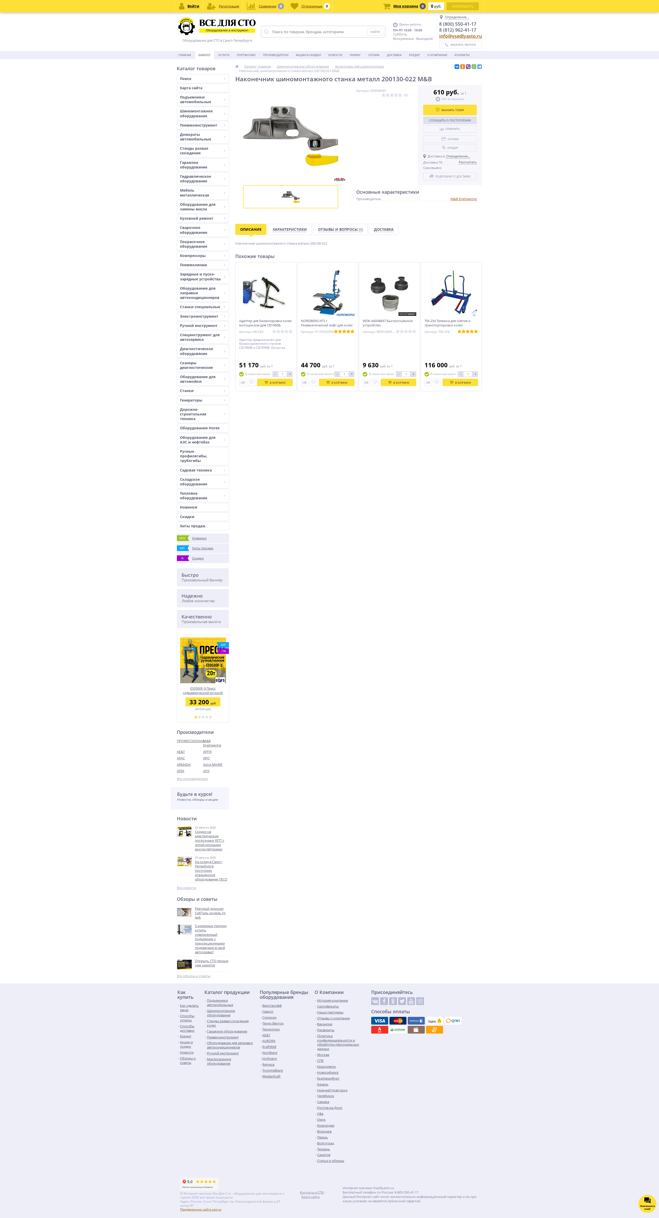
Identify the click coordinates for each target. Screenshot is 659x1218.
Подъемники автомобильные (195, 99)
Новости (335, 55)
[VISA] (379, 1021)
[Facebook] (384, 1001)
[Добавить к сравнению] (243, 382)
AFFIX (207, 751)
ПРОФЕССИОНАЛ (190, 741)
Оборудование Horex (200, 427)
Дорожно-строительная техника (193, 414)
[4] (206, 717)
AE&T (181, 751)
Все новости (186, 888)
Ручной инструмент (199, 325)
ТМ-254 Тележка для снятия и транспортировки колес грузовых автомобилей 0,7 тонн (450, 325)
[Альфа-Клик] (379, 1030)
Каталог (204, 55)
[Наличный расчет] (416, 1030)
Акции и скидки (308, 55)
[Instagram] (420, 1001)
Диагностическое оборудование (196, 351)
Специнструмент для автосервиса (200, 337)
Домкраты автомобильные (195, 136)
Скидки (187, 516)
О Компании (437, 55)
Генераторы (191, 400)
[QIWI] (452, 1021)
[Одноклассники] (462, 66)
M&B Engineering (212, 743)
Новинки (188, 507)
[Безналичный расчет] (434, 1030)
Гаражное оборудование (193, 165)
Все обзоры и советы (193, 976)
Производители (275, 55)
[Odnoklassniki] (393, 1001)
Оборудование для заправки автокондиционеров (199, 293)
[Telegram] (479, 66)
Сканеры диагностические (196, 365)
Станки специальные (200, 306)
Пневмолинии (193, 264)
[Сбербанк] (397, 1030)
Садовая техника (196, 470)
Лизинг (355, 55)
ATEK (180, 771)
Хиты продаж (192, 525)
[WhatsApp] (474, 66)
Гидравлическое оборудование (195, 178)
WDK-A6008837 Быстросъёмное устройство (388, 323)
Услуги (223, 55)
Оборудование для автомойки (197, 379)
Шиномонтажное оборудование (196, 113)
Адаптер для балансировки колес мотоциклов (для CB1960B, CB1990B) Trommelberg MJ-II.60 (265, 325)
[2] (199, 717)
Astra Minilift (212, 764)
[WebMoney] (416, 1021)
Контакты (462, 55)
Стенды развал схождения (194, 150)
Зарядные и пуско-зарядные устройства (200, 276)
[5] (210, 717)
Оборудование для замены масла (197, 206)
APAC (181, 758)
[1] (196, 717)
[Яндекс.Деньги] (434, 1021)
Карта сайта (191, 87)
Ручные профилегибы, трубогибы (193, 456)
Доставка (394, 55)
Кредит (414, 55)
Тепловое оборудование (193, 495)
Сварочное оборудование (193, 230)
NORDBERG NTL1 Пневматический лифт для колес (327, 323)
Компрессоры (193, 255)
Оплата (373, 55)
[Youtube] (411, 1001)
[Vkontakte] (375, 1001)
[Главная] (236, 66)
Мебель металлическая (194, 192)
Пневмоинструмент (198, 125)
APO (206, 758)
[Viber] (468, 66)
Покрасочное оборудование (193, 244)
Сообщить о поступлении (450, 120)
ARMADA (183, 764)
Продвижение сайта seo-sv (200, 1209)
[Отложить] (251, 382)
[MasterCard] (397, 1021)
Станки (187, 390)
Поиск (186, 78)
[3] (203, 717)
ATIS (206, 771)
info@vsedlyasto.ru (460, 36)
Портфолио (246, 55)
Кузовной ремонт (196, 218)
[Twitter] (402, 1001)
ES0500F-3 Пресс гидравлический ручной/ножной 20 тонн (203, 690)
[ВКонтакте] (457, 66)
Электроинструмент (199, 316)
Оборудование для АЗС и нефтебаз (197, 439)
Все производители (192, 779)
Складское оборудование (193, 481)
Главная (184, 55)
